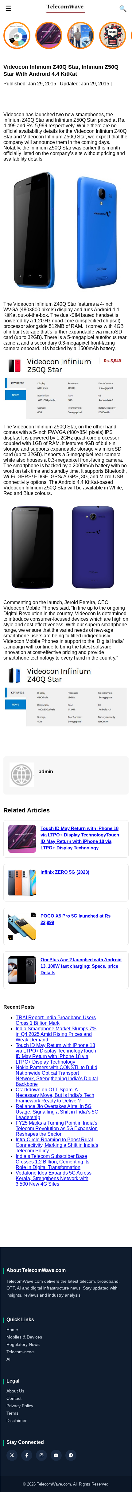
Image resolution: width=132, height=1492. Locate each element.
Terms (12, 1413)
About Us (15, 1390)
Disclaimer (16, 1420)
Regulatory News (23, 1344)
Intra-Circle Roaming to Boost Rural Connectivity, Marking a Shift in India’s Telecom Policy (57, 1145)
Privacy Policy (19, 1405)
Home (12, 1329)
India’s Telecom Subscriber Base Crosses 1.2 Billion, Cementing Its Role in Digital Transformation (52, 1162)
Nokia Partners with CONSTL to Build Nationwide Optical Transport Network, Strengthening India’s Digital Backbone (57, 1076)
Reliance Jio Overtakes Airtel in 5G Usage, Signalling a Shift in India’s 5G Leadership (57, 1112)
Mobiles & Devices (24, 1337)
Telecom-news (20, 1351)
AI (8, 1359)
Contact (13, 1398)
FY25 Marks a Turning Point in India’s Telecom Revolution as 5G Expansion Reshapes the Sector (57, 1128)
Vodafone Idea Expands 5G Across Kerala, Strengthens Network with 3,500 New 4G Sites (53, 1178)
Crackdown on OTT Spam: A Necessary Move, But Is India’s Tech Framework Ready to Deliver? (55, 1095)
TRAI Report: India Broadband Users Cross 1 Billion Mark (56, 1020)
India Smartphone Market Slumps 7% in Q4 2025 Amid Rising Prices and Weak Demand (56, 1034)
